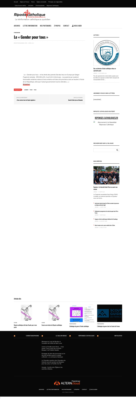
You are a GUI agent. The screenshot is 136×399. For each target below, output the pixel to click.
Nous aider (78, 25)
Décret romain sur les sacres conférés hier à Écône (105, 225)
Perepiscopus (72, 323)
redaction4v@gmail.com (20, 43)
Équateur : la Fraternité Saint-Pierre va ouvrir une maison (105, 188)
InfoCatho (30, 5)
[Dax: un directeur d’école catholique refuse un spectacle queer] (106, 53)
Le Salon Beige (61, 336)
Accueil (16, 2)
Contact (66, 25)
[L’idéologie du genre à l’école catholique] (81, 313)
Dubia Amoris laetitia (20, 5)
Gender (26, 89)
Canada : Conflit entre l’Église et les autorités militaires (52, 368)
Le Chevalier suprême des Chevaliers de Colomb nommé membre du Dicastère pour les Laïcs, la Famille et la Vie (54, 362)
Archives (17, 25)
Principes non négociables (55, 2)
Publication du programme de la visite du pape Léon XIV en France (106, 212)
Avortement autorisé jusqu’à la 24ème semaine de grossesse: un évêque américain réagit (107, 204)
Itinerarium (17, 32)
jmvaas (95, 73)
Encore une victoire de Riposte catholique (52, 325)
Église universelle (41, 2)
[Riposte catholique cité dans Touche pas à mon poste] (26, 313)
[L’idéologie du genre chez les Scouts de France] (109, 313)
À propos (57, 25)
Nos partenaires (45, 25)
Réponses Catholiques (53, 5)
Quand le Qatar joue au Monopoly (75, 100)
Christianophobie (40, 5)
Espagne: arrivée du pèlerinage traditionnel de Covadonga (106, 219)
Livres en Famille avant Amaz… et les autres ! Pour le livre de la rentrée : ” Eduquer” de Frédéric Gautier (53, 348)
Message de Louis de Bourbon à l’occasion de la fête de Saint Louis (52, 342)
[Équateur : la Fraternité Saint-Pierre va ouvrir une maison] (106, 175)
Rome (33, 2)
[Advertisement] (54, 59)
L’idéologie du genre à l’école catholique (79, 326)
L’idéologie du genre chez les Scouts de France (108, 326)
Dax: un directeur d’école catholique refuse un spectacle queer (104, 69)
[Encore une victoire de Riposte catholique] (54, 313)
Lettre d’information (30, 25)
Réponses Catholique (86, 336)
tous (35, 89)
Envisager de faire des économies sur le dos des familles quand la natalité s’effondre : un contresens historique (53, 355)
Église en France (24, 2)
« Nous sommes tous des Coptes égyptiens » (26, 100)
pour (31, 89)
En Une (15, 322)
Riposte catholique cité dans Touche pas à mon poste (25, 326)
